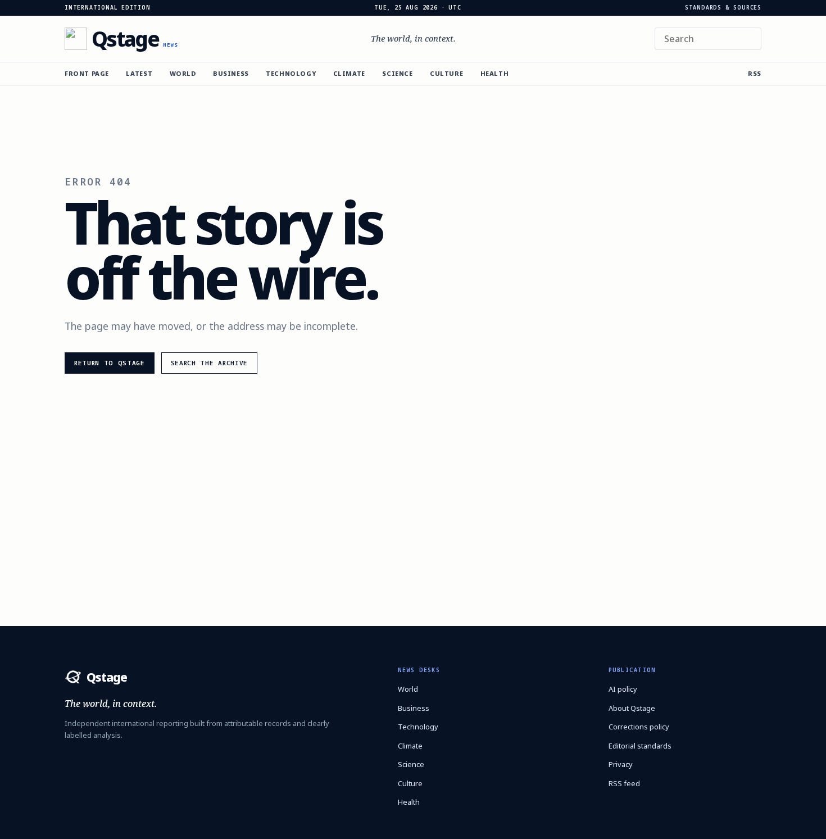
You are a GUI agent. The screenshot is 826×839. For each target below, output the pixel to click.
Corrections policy (639, 727)
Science (397, 73)
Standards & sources (723, 8)
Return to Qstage (109, 363)
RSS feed (624, 783)
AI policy (623, 689)
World (183, 73)
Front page (87, 73)
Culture (446, 73)
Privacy (621, 764)
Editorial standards (640, 746)
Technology (291, 73)
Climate (349, 73)
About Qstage (632, 708)
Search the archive (209, 363)
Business (231, 73)
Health (494, 73)
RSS (754, 73)
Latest (139, 73)
